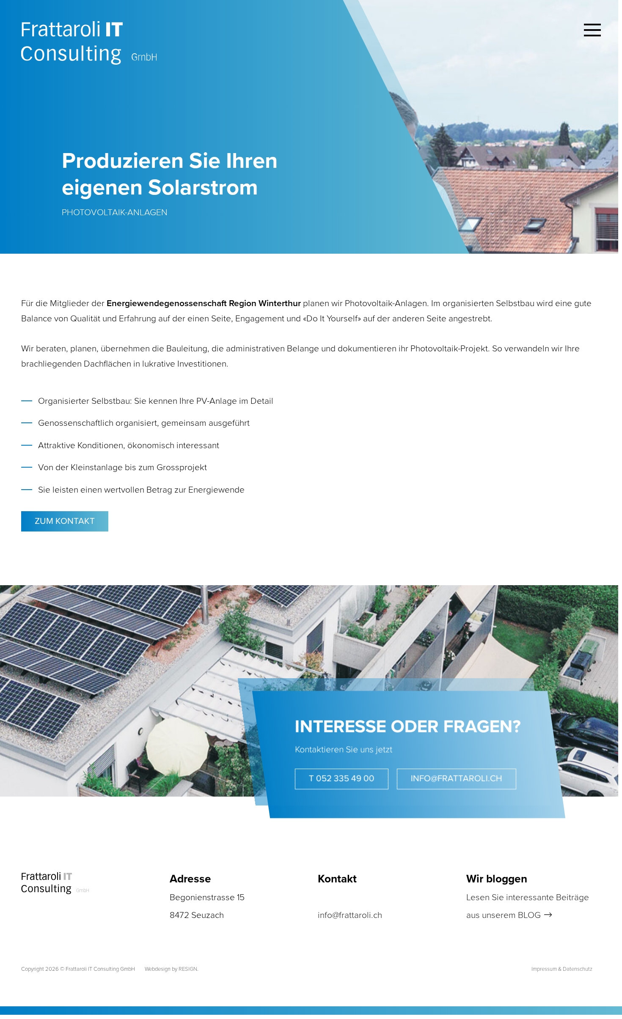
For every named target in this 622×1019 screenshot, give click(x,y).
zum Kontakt (65, 521)
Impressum (544, 969)
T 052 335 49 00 (341, 778)
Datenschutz (577, 969)
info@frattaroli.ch (456, 778)
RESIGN (188, 969)
